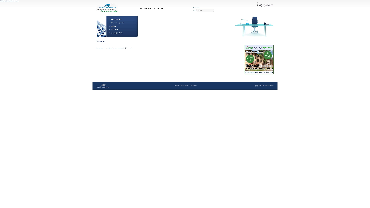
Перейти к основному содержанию (9, 1)
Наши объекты (151, 8)
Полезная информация (117, 23)
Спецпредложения (116, 19)
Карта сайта (114, 29)
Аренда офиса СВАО (116, 33)
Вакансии (113, 26)
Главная (142, 8)
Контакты (160, 8)
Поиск (194, 10)
